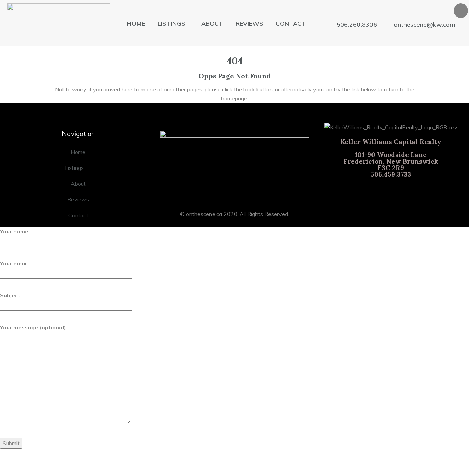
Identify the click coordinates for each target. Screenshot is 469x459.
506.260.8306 (356, 25)
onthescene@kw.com (424, 25)
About (212, 24)
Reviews (249, 24)
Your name (14, 231)
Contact (291, 24)
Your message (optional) (33, 327)
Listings (171, 24)
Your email (14, 263)
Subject (10, 295)
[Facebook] (461, 10)
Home (136, 24)
